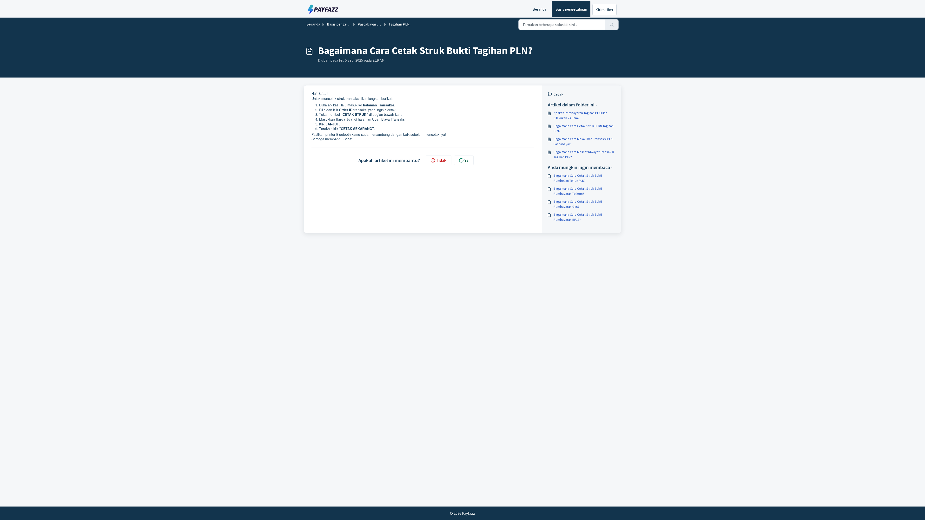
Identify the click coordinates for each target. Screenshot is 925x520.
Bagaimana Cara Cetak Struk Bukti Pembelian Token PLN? (578, 178)
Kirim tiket (604, 9)
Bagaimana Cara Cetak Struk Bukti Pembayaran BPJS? (578, 217)
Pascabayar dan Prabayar (378, 24)
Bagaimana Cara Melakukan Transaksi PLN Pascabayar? (583, 141)
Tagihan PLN (399, 24)
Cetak (558, 94)
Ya (466, 160)
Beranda (539, 9)
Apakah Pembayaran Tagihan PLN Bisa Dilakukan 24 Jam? (580, 115)
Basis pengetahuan (571, 9)
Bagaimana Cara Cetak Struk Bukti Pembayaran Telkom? (578, 191)
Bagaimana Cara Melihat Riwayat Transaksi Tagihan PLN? (584, 154)
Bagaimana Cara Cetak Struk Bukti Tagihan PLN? (584, 128)
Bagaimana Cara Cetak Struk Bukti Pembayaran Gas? (578, 204)
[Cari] (612, 24)
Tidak (441, 160)
